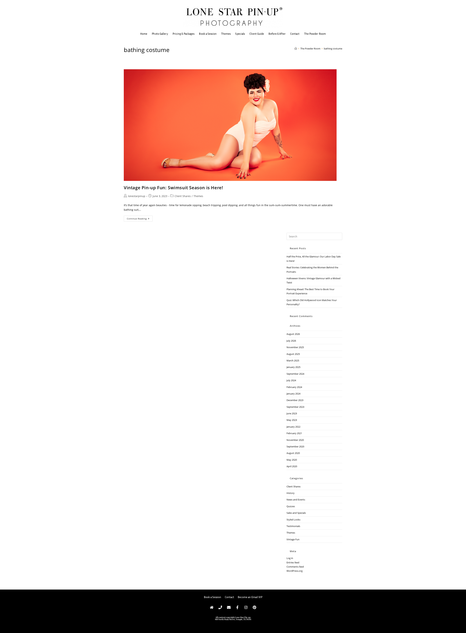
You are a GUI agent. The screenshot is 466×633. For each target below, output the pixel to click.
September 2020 (295, 446)
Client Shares (183, 196)
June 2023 (292, 413)
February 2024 (294, 387)
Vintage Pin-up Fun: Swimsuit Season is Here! (173, 188)
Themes (226, 33)
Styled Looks (293, 519)
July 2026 (291, 340)
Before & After (276, 33)
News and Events (296, 499)
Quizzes (291, 506)
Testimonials (293, 526)
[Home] (296, 48)
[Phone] (220, 607)
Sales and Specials (296, 512)
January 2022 (293, 426)
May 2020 (292, 459)
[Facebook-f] (237, 607)
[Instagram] (245, 607)
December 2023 (295, 400)
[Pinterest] (254, 607)
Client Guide (256, 33)
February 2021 (294, 433)
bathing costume (333, 48)
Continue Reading (140, 218)
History (291, 493)
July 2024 (291, 380)
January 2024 (293, 393)
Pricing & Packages (184, 33)
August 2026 (293, 334)
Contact (295, 33)
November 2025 (295, 347)
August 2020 (293, 453)
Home (143, 33)
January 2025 (293, 367)
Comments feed (295, 566)
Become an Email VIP (250, 597)
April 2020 (292, 466)
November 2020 (295, 440)
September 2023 (295, 406)
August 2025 (293, 354)
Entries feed (293, 562)
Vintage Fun (293, 539)
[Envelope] (228, 607)
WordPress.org (295, 570)
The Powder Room (315, 33)
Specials (240, 33)
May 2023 (292, 420)
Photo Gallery (160, 33)
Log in (290, 558)
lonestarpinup (136, 196)
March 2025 (293, 360)
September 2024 (295, 373)
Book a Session (207, 33)
